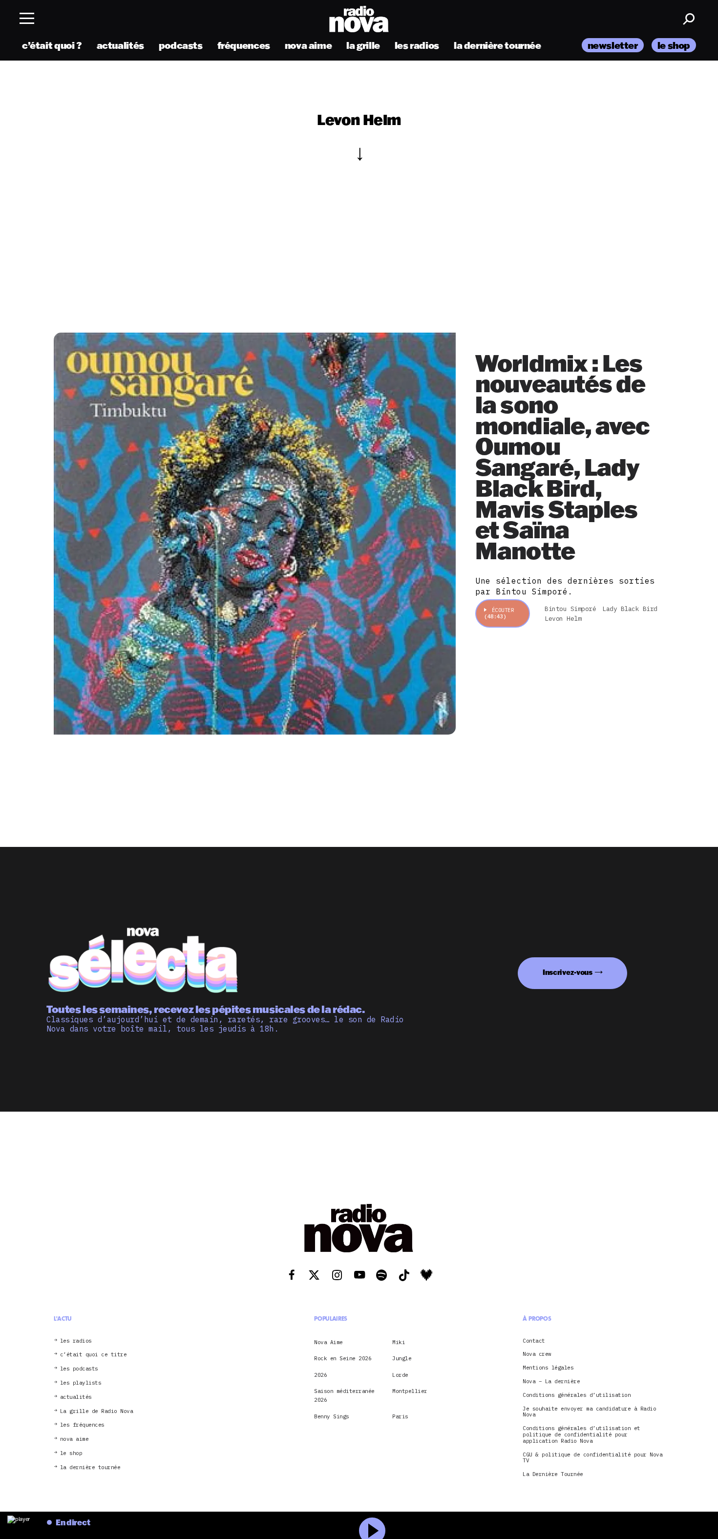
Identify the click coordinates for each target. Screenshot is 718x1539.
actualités (120, 45)
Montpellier (409, 1391)
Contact (534, 1341)
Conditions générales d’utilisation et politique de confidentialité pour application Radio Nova (581, 1434)
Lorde (400, 1374)
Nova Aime (328, 1342)
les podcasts (79, 1369)
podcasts (181, 45)
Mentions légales (548, 1368)
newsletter (613, 45)
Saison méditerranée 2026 (344, 1395)
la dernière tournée (497, 45)
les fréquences (82, 1425)
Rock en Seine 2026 (342, 1358)
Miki (398, 1342)
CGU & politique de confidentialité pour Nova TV (592, 1458)
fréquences (243, 45)
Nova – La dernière (551, 1381)
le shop (673, 45)
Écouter (499, 613)
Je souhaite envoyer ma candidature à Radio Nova (589, 1412)
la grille (363, 45)
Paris (400, 1416)
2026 (320, 1374)
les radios (417, 45)
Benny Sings (331, 1416)
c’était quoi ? (52, 45)
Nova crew (537, 1354)
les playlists (81, 1383)
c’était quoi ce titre (93, 1354)
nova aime (308, 45)
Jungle (401, 1358)
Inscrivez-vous (567, 972)
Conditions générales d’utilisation (577, 1395)
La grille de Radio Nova (96, 1411)
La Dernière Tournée (553, 1474)
